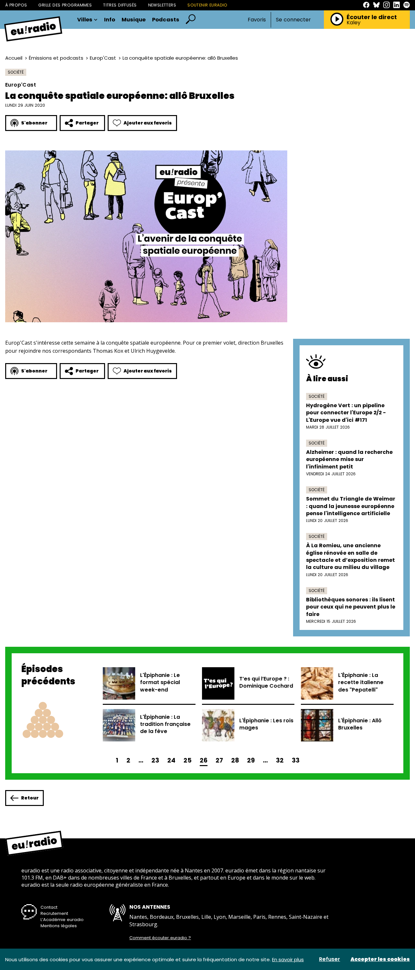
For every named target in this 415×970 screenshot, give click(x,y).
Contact (49, 907)
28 (235, 760)
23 (155, 760)
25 (188, 760)
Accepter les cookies (380, 959)
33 (296, 760)
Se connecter (293, 19)
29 (251, 760)
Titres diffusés (119, 5)
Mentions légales (59, 926)
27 (219, 760)
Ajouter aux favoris (148, 123)
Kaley (354, 22)
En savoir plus (288, 959)
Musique (134, 20)
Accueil (13, 57)
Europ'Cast (103, 57)
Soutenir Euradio (207, 5)
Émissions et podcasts (56, 57)
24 (171, 760)
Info (109, 20)
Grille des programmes (65, 5)
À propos (16, 5)
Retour (30, 798)
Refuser (329, 959)
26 (204, 760)
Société (16, 72)
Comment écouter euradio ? (160, 938)
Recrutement (54, 913)
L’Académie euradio (62, 920)
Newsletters (162, 5)
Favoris (257, 19)
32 (280, 760)
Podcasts (165, 20)
